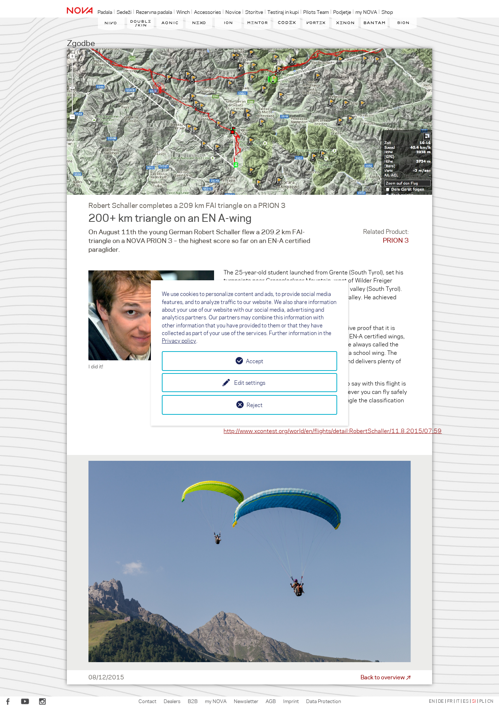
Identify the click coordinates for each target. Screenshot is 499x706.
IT (458, 701)
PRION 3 (396, 240)
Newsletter (246, 701)
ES (466, 701)
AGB (271, 701)
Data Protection (323, 701)
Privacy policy (179, 340)
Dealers (172, 701)
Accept (254, 361)
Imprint (291, 701)
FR (450, 701)
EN (432, 701)
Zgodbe (81, 42)
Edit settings (249, 382)
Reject (255, 405)
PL (481, 701)
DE (441, 701)
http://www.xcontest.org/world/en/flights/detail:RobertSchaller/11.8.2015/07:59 (333, 430)
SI (474, 701)
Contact (147, 701)
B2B (193, 701)
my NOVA (215, 701)
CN (490, 701)
